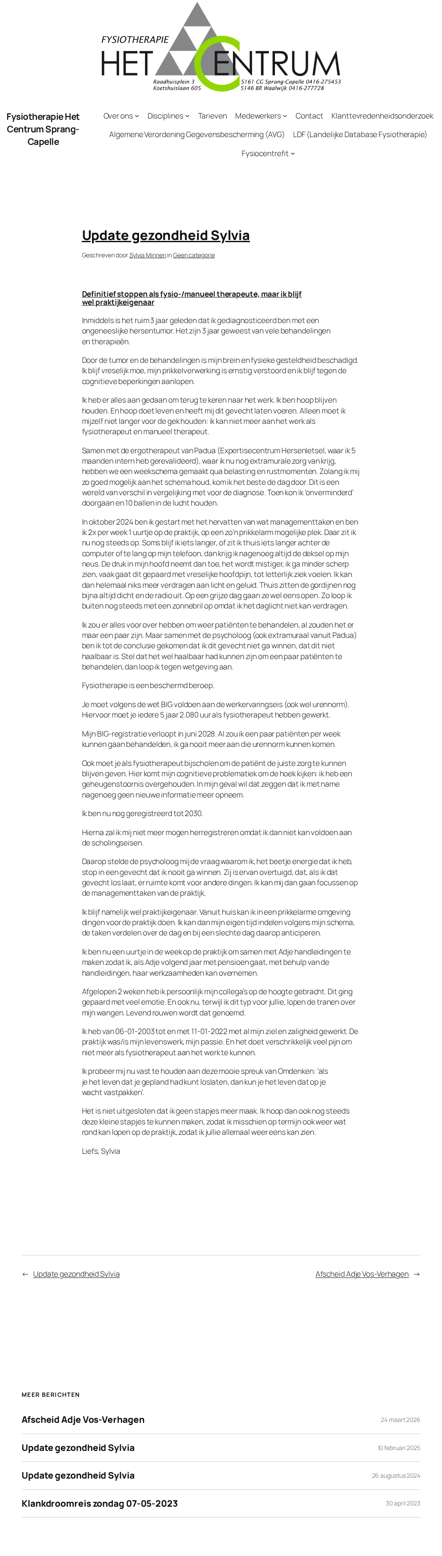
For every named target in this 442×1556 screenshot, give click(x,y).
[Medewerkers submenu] (285, 115)
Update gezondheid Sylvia (76, 1273)
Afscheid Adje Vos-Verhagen (362, 1273)
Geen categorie (194, 255)
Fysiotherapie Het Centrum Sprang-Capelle (43, 128)
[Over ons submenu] (137, 115)
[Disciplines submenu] (187, 115)
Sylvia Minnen (147, 255)
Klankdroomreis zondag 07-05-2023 (100, 1503)
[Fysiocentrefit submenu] (292, 153)
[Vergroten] (329, 11)
